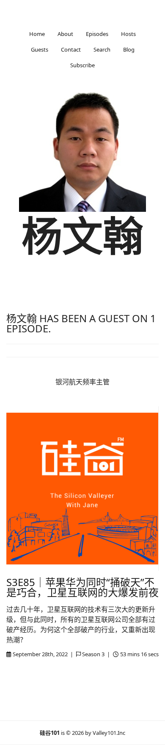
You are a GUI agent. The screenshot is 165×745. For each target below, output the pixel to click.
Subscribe (82, 65)
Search (102, 49)
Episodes (97, 34)
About (65, 34)
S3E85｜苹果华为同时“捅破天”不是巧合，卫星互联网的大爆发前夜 (82, 587)
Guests (39, 49)
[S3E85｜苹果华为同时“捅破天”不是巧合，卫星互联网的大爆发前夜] (82, 488)
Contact (71, 49)
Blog (129, 49)
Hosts (128, 34)
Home (37, 34)
